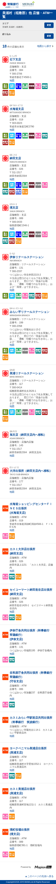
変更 (49, 25)
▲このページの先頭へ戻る (39, 876)
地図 (12, 80)
